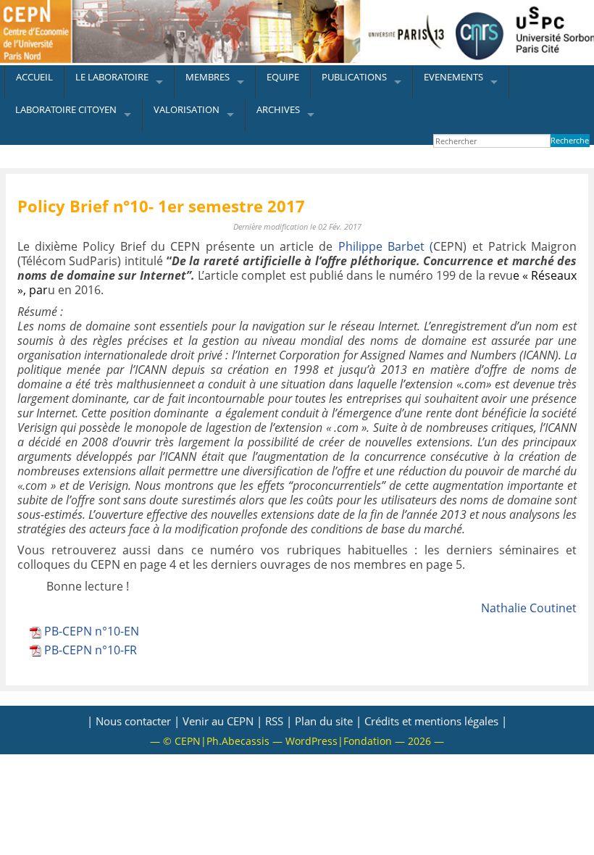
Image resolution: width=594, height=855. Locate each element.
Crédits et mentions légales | (435, 721)
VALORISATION (186, 109)
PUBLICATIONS (354, 76)
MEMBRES (207, 76)
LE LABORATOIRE (111, 76)
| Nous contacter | (133, 721)
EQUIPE (283, 76)
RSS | (278, 721)
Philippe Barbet (381, 246)
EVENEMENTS (453, 76)
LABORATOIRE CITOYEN (66, 109)
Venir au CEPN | (222, 721)
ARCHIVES (278, 109)
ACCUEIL (34, 76)
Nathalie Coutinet (529, 608)
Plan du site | (328, 721)
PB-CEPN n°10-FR (90, 650)
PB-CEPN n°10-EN (91, 631)
